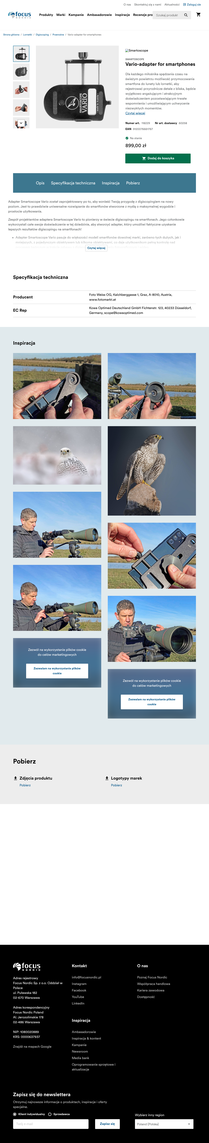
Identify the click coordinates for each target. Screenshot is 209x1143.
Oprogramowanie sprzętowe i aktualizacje (93, 1067)
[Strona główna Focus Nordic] (19, 15)
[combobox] (172, 15)
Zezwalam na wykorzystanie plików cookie (57, 671)
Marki (60, 15)
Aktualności (172, 4)
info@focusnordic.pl (86, 977)
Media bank (80, 1058)
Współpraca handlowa (153, 984)
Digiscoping (42, 34)
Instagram (79, 984)
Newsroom (80, 1051)
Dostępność (146, 997)
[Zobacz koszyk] (198, 15)
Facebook (79, 990)
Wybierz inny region (149, 1115)
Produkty (46, 15)
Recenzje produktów (148, 15)
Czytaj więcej (135, 113)
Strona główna (11, 34)
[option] (21, 54)
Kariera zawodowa (150, 990)
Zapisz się (107, 1124)
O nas (127, 4)
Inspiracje (122, 15)
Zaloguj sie (194, 4)
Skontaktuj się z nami (147, 4)
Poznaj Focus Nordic (152, 977)
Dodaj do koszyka (161, 158)
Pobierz (25, 785)
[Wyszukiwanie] (186, 15)
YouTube (78, 997)
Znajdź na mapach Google (32, 1047)
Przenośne (58, 34)
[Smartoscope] (136, 50)
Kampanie (76, 15)
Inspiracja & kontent (86, 1038)
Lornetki (27, 34)
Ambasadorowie (99, 15)
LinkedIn (78, 1003)
